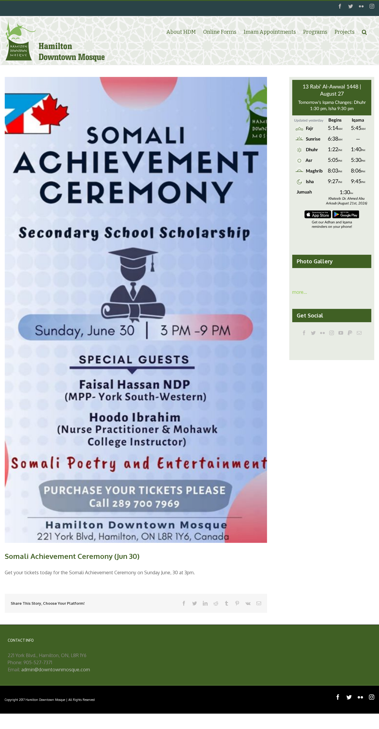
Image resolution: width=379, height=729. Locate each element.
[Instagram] (331, 332)
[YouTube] (340, 332)
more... (299, 292)
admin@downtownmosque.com (55, 669)
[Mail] (359, 332)
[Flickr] (322, 332)
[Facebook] (304, 332)
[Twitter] (313, 332)
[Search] (364, 31)
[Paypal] (350, 332)
